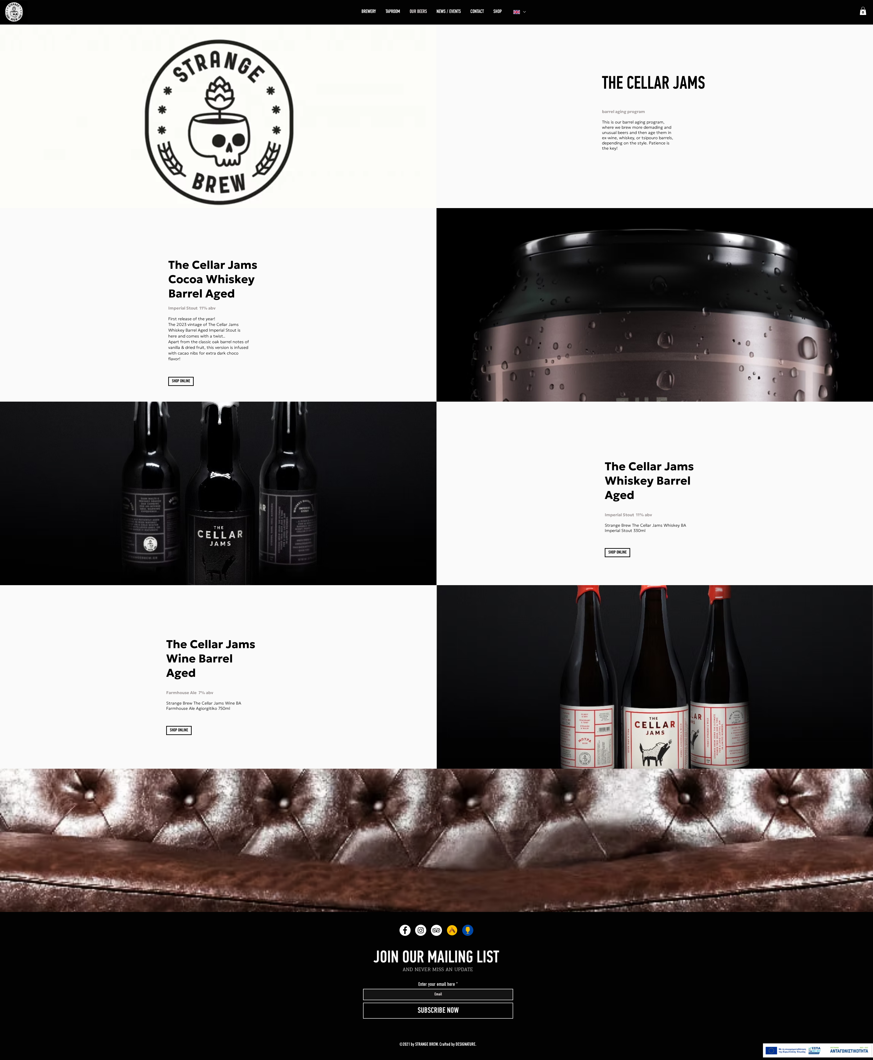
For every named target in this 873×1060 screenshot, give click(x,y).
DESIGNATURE (465, 1044)
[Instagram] (420, 930)
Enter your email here (436, 984)
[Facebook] (405, 930)
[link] (863, 11)
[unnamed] (452, 930)
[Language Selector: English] (519, 12)
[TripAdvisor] (436, 930)
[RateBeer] (467, 930)
